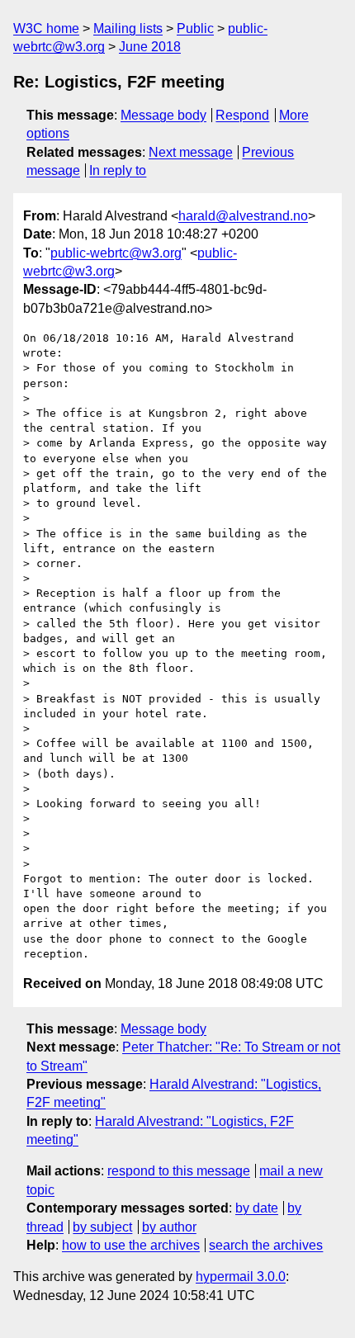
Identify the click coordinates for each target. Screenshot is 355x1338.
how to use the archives (131, 1245)
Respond (242, 115)
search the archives (266, 1245)
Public (195, 28)
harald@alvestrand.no (243, 216)
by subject (102, 1227)
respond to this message (178, 1171)
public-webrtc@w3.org (116, 253)
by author (169, 1227)
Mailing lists (128, 28)
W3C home (46, 28)
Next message (191, 152)
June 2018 (150, 47)
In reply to (117, 170)
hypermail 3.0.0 (241, 1276)
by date (256, 1208)
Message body (163, 115)
